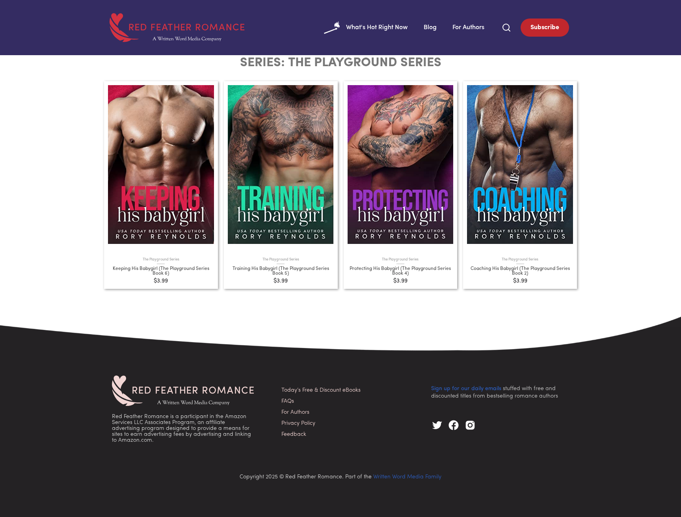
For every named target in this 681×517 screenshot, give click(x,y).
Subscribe (544, 27)
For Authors (468, 27)
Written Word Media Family (407, 477)
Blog (430, 27)
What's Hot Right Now (377, 27)
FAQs (287, 401)
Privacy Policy (298, 423)
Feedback (293, 434)
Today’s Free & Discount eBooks (321, 390)
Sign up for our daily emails (466, 389)
